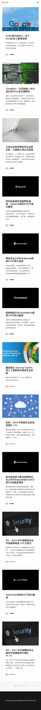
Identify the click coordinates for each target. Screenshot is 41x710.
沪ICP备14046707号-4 (30, 700)
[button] (38, 2)
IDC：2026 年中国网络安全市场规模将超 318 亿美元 (20, 542)
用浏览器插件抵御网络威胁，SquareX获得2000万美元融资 (20, 204)
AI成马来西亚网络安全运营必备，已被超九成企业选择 (19, 148)
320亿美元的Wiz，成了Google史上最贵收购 (18, 37)
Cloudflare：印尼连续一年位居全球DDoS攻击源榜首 (20, 90)
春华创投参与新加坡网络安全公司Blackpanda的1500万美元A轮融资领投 (20, 480)
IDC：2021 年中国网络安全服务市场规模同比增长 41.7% (20, 653)
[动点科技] (5, 2)
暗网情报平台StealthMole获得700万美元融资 (20, 314)
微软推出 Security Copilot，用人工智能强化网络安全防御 (20, 370)
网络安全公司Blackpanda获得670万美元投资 (20, 259)
